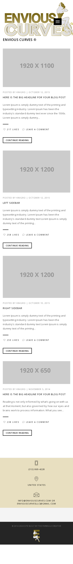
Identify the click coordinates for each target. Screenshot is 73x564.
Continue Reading (17, 140)
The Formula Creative (49, 526)
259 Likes (13, 340)
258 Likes (13, 234)
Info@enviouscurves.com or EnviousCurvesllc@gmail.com (36, 502)
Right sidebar (12, 308)
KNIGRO (21, 92)
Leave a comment (37, 129)
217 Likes (13, 129)
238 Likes (13, 422)
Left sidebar (11, 202)
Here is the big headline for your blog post (34, 97)
